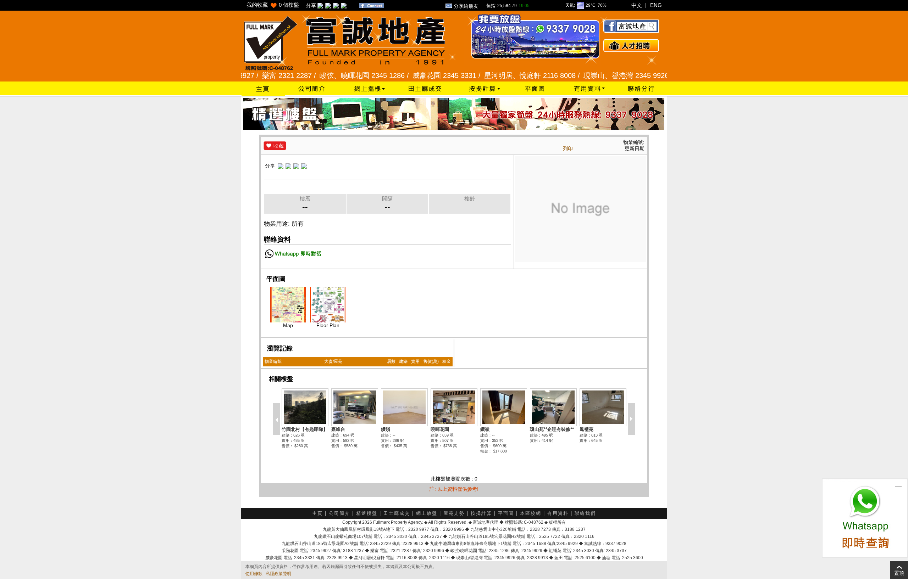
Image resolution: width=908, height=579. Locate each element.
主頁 (317, 513)
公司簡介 (339, 513)
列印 (568, 148)
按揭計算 (481, 513)
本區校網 (530, 513)
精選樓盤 (366, 513)
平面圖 (506, 513)
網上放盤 (426, 513)
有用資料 (558, 513)
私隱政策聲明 (278, 573)
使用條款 (253, 573)
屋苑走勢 (454, 513)
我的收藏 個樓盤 (273, 5)
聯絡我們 (585, 513)
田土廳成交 (396, 513)
